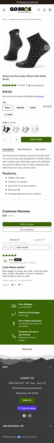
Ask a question (27, 229)
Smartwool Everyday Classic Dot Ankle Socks (25, 19)
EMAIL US (27, 400)
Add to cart (36, 139)
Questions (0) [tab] (39, 240)
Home (5, 19)
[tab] (8, 149)
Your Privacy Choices (29, 437)
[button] (50, 10)
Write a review (27, 224)
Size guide (47, 106)
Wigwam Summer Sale (28, 2)
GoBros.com (12, 437)
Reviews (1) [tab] (15, 240)
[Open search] (5, 247)
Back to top (27, 349)
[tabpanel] (27, 174)
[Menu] (4, 10)
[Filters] (11, 247)
